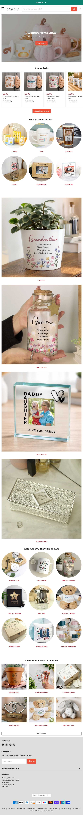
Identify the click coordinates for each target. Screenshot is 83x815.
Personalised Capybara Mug (10, 97)
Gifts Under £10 (76, 809)
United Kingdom (40, 795)
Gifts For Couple (53, 809)
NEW (3, 809)
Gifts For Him (21, 809)
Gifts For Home (65, 809)
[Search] (74, 9)
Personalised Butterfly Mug (32, 97)
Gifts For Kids (31, 809)
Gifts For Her (11, 809)
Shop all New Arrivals (41, 111)
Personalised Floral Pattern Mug (52, 97)
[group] (11, 101)
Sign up (32, 761)
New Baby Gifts (42, 809)
